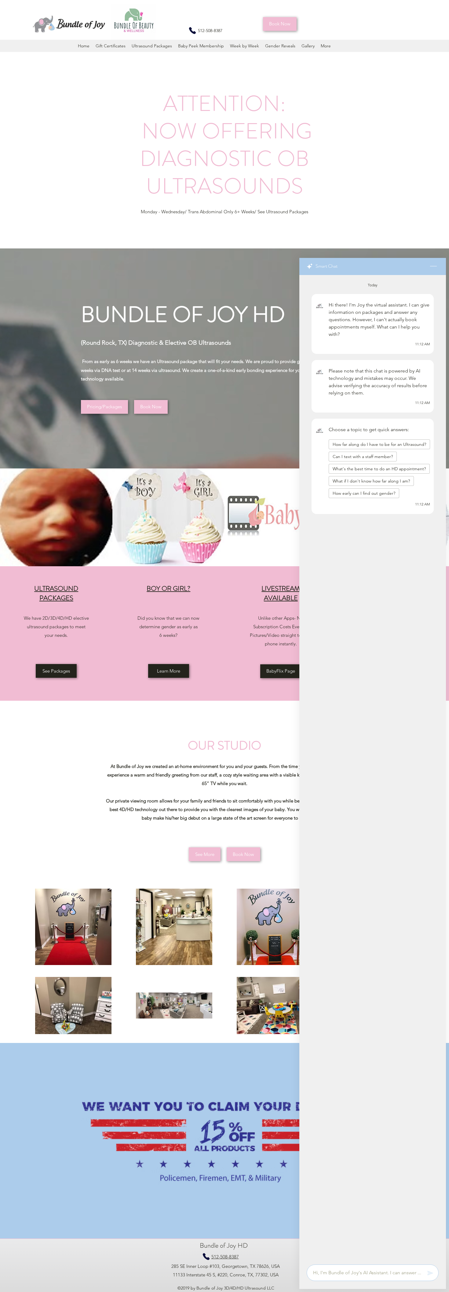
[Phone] (192, 31)
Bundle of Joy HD (224, 1245)
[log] (372, 768)
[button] (280, 24)
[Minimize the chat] (433, 266)
